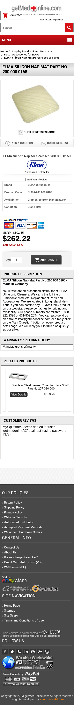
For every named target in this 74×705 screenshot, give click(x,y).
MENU (6, 40)
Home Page (12, 605)
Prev (2, 391)
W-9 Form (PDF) (15, 567)
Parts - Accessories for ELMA (21, 54)
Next (72, 391)
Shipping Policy (14, 507)
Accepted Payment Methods (23, 527)
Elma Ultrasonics (42, 51)
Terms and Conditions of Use (24, 620)
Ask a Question (22, 143)
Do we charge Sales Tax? (21, 557)
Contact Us (11, 547)
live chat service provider (51, 20)
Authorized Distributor (37, 172)
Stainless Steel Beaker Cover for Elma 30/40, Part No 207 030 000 (37, 387)
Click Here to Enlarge (39, 132)
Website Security (15, 517)
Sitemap (9, 610)
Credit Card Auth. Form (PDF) (23, 562)
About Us (10, 552)
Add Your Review (37, 179)
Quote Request (57, 143)
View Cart (16, 15)
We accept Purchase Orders (23, 532)
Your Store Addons (52, 699)
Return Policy (13, 502)
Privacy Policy (13, 512)
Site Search (12, 615)
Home (4, 51)
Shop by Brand (20, 51)
